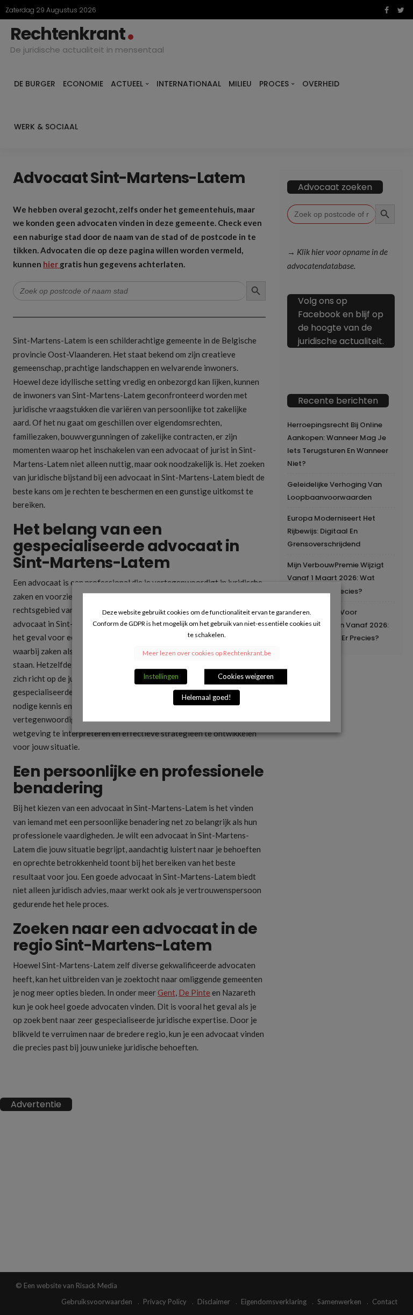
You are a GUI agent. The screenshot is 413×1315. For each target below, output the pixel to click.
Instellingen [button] (161, 677)
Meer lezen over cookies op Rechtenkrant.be (207, 653)
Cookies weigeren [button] (246, 677)
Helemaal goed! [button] (206, 697)
